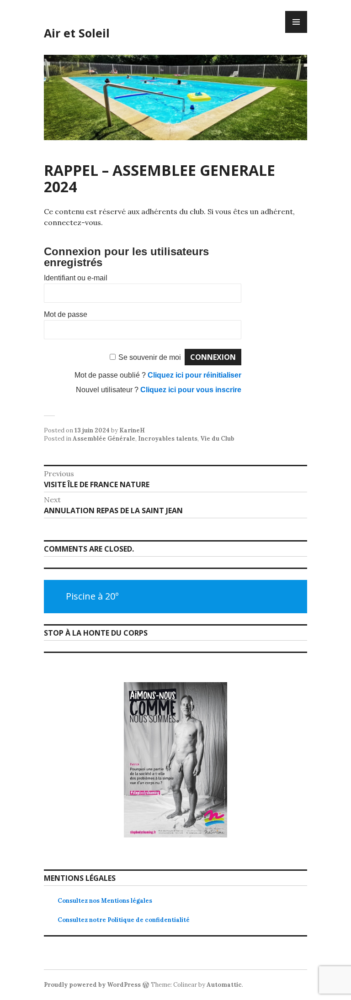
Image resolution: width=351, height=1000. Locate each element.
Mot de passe (65, 314)
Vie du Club (217, 438)
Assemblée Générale (104, 438)
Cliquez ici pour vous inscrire (190, 390)
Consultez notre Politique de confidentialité (124, 920)
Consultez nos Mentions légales (105, 901)
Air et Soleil (77, 33)
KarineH (132, 430)
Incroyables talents (167, 438)
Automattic (224, 985)
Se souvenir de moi (149, 357)
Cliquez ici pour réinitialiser (194, 375)
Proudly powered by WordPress (92, 985)
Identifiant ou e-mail (75, 278)
